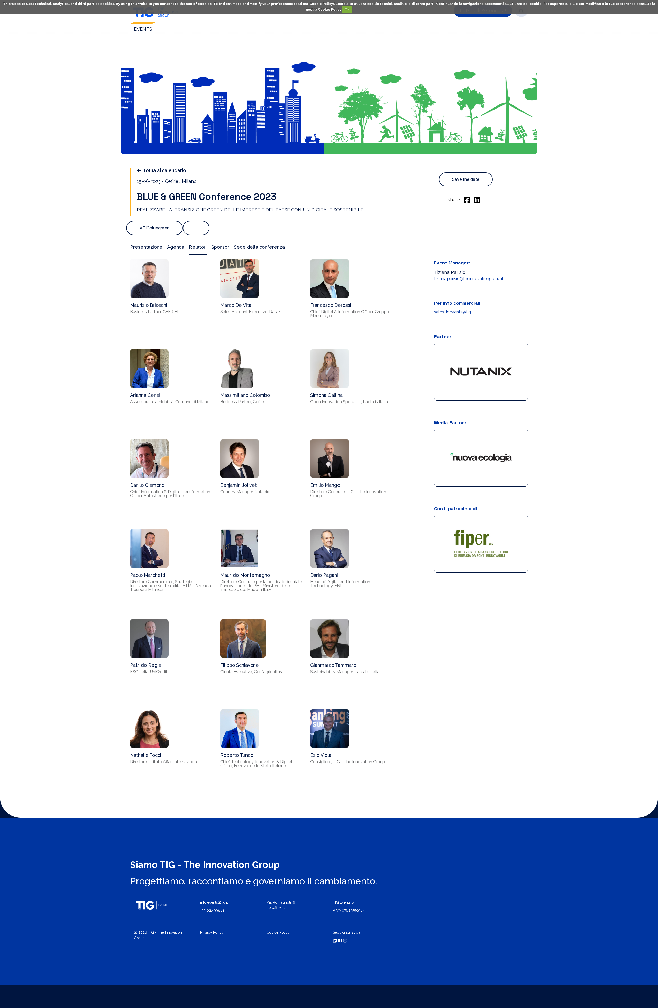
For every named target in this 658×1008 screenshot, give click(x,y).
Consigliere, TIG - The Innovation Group (347, 762)
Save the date (465, 179)
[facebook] (467, 199)
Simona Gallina (326, 395)
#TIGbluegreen (154, 228)
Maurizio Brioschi (148, 305)
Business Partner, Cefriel (242, 402)
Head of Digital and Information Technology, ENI (340, 584)
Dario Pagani (324, 575)
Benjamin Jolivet (238, 485)
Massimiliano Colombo (245, 395)
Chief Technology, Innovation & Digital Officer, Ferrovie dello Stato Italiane (256, 764)
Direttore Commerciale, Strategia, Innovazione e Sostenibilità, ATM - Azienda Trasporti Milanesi (170, 585)
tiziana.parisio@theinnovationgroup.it (469, 278)
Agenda (175, 247)
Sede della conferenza (259, 247)
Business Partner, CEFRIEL (155, 312)
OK (347, 9)
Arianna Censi (145, 395)
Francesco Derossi (330, 305)
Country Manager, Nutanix (244, 492)
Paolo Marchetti (147, 575)
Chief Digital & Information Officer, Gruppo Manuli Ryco (349, 314)
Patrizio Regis (145, 665)
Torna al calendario (164, 170)
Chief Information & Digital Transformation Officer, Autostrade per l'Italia (170, 494)
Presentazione (146, 247)
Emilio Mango (325, 485)
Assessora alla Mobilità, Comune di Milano (169, 402)
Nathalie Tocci (145, 755)
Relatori (198, 247)
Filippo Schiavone (239, 665)
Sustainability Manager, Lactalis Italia (344, 672)
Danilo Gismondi (148, 485)
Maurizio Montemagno (245, 575)
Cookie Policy (321, 4)
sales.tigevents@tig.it (454, 312)
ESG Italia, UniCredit (148, 672)
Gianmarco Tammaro (333, 665)
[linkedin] (477, 199)
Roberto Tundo (236, 755)
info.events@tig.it (214, 902)
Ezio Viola (320, 755)
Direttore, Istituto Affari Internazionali (164, 762)
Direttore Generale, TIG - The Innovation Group (348, 494)
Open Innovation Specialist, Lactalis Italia (349, 402)
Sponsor (220, 247)
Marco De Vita (235, 305)
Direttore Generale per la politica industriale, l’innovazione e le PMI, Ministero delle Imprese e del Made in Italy (261, 585)
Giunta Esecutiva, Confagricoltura (252, 672)
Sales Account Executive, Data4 (250, 312)
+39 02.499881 (212, 910)
